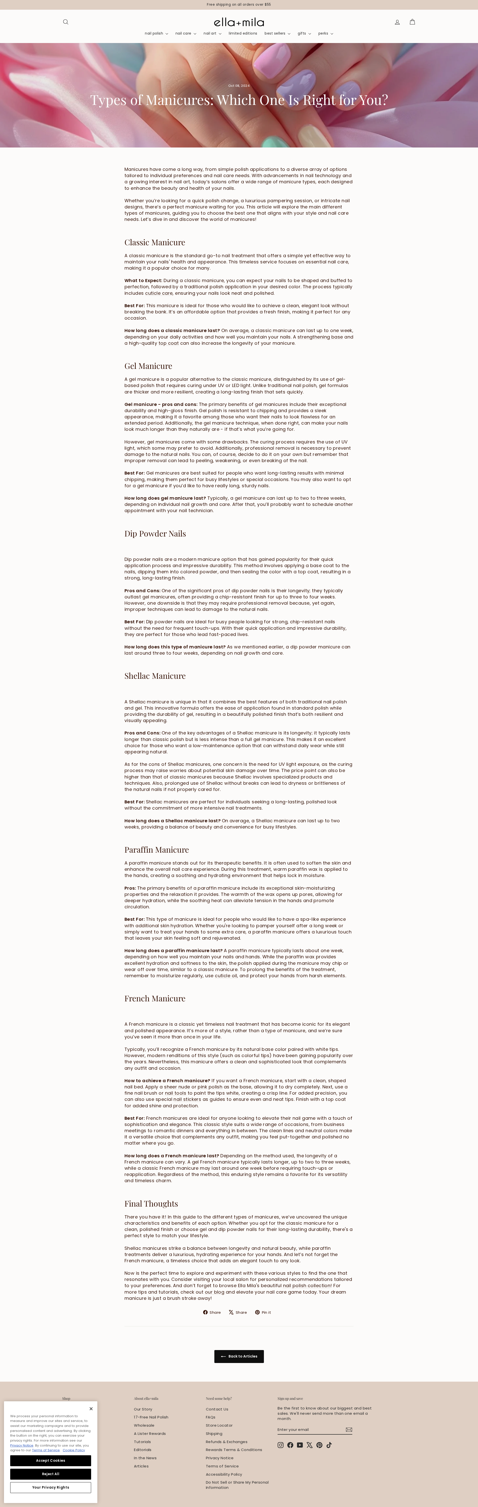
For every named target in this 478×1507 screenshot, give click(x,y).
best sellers (276, 33)
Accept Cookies (50, 1460)
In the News (145, 1457)
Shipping (214, 1433)
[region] (239, 4)
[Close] (91, 1408)
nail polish (154, 33)
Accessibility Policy (224, 1474)
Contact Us (217, 1409)
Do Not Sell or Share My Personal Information (237, 1485)
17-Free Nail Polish (151, 1417)
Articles (141, 1466)
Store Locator (219, 1425)
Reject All (51, 1474)
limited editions (243, 33)
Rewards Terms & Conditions (234, 1449)
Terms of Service (222, 1466)
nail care (184, 33)
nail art (211, 33)
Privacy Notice (220, 1457)
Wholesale (144, 1425)
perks (323, 33)
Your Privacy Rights (50, 1487)
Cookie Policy (74, 1450)
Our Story (143, 1409)
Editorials (143, 1449)
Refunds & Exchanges (227, 1441)
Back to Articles (242, 1356)
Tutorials (142, 1441)
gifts (302, 33)
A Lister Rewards (150, 1433)
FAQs (211, 1417)
